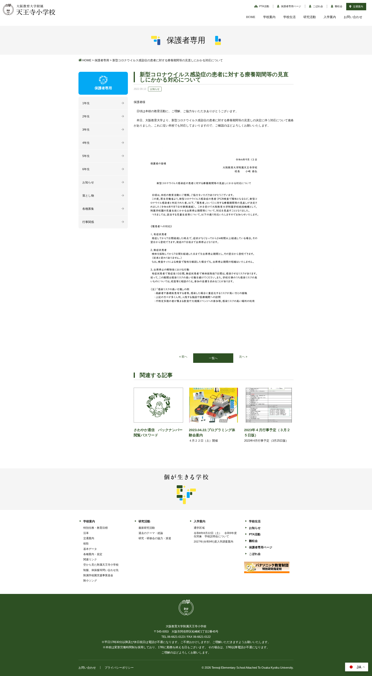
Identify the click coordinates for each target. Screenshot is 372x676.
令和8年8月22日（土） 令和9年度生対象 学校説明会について (215, 534)
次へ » (243, 356)
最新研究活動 (147, 527)
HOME (250, 17)
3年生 (86, 129)
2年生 (86, 116)
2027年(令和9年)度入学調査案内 (213, 541)
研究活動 (309, 17)
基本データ (90, 548)
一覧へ (213, 358)
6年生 (86, 169)
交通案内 (357, 6)
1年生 (86, 103)
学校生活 (289, 17)
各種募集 (88, 208)
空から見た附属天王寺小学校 (101, 564)
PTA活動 (263, 6)
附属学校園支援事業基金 (98, 575)
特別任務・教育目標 (95, 527)
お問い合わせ (353, 17)
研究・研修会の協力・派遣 (155, 538)
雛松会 (338, 6)
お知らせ (88, 182)
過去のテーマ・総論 (151, 533)
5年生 (86, 156)
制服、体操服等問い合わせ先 (101, 570)
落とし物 (88, 195)
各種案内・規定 (92, 554)
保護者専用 (102, 60)
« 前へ (183, 356)
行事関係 (88, 222)
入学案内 (330, 17)
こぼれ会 (317, 6)
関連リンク (90, 559)
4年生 (86, 142)
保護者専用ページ (290, 6)
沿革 (86, 533)
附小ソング (90, 580)
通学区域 (199, 527)
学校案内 (269, 17)
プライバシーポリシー (119, 667)
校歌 (86, 543)
